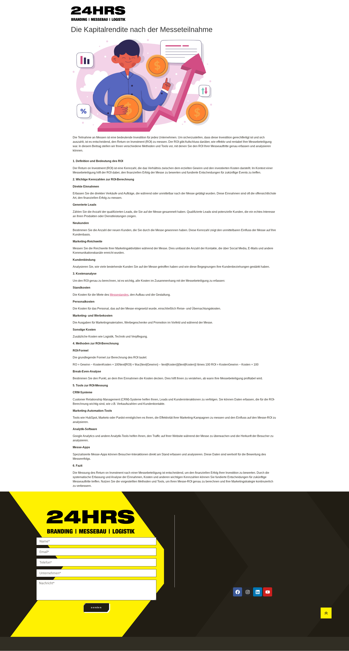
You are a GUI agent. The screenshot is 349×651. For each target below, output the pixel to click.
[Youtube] (267, 591)
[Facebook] (237, 591)
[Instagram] (247, 591)
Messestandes (119, 294)
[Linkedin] (257, 591)
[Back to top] (326, 613)
